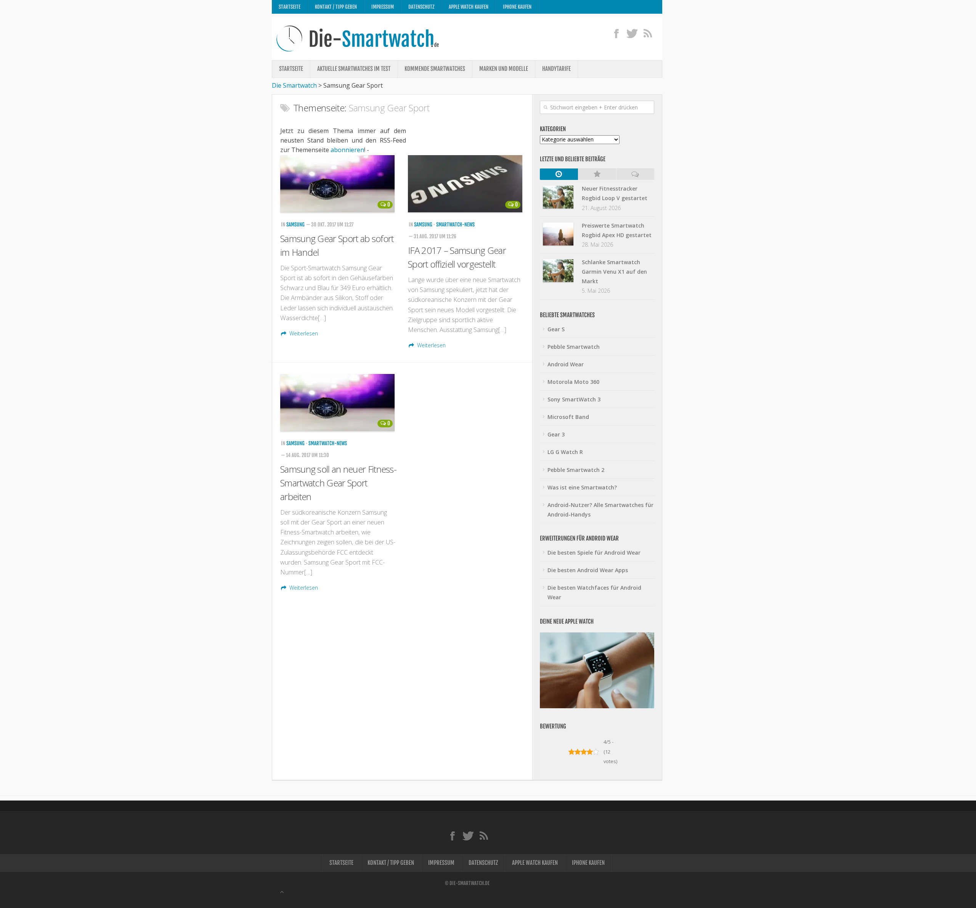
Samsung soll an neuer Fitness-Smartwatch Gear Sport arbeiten (338, 483)
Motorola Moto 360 (573, 381)
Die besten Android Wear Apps (587, 570)
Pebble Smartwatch (573, 346)
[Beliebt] (597, 174)
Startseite (289, 7)
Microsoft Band (568, 416)
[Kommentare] (635, 174)
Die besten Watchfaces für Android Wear (594, 592)
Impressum (382, 7)
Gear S (556, 329)
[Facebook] (616, 33)
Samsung (295, 224)
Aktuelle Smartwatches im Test (353, 68)
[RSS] (647, 33)
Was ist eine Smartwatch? (582, 487)
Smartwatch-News (455, 224)
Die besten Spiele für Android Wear (593, 552)
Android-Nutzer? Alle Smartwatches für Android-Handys (600, 509)
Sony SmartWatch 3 (573, 399)
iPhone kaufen (517, 7)
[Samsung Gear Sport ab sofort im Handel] (338, 183)
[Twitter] (632, 33)
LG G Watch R (565, 452)
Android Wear (565, 364)
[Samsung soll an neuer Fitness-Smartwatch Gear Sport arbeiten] (338, 402)
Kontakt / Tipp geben (336, 7)
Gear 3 (556, 434)
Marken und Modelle (503, 68)
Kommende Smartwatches (435, 68)
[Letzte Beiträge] (559, 174)
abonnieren (347, 150)
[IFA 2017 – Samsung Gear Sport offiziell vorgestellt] (466, 183)
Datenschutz (421, 7)
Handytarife (556, 68)
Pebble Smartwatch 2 (575, 469)
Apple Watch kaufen (468, 7)
